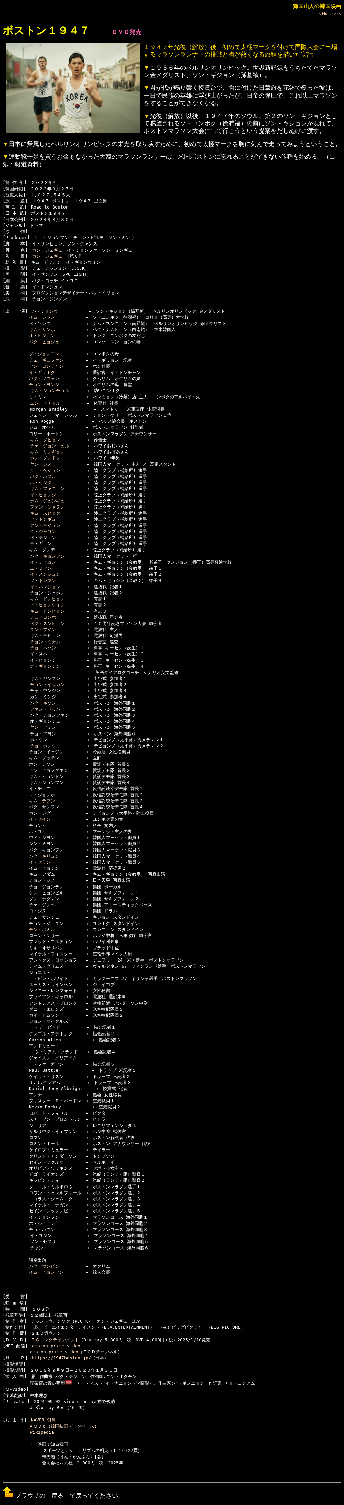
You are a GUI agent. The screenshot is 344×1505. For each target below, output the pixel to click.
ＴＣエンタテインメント (55, 1339)
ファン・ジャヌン (47, 507)
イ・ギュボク (42, 372)
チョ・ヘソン (43, 647)
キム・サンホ (42, 329)
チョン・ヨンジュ (46, 384)
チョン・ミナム (45, 641)
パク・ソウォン (44, 378)
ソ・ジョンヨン (44, 353)
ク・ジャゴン (43, 531)
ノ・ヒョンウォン (47, 604)
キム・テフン (42, 800)
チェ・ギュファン (46, 360)
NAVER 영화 (43, 1419)
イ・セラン (40, 862)
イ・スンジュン (45, 574)
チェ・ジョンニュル (49, 445)
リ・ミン (37, 396)
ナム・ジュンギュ (47, 500)
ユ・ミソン (41, 568)
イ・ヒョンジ (43, 494)
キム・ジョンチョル (49, 390)
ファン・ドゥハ (45, 709)
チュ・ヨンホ (43, 617)
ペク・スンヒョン (47, 623)
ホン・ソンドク (45, 457)
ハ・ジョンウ (45, 311)
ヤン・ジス (41, 464)
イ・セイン (40, 819)
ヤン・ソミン (43, 727)
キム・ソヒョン (45, 439)
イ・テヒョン (43, 562)
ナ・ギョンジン (45, 666)
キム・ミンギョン (47, 451)
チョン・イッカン (47, 684)
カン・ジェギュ (47, 250)
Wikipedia (42, 1432)
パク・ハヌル (43, 476)
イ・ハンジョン (45, 586)
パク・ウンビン (44, 1266)
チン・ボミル (42, 929)
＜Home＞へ (329, 13)
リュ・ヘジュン (45, 470)
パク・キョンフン (47, 556)
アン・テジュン (45, 525)
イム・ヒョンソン (46, 1272)
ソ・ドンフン (43, 580)
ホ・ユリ (37, 831)
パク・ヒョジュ (44, 341)
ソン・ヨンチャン (46, 366)
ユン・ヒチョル (45, 403)
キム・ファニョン (47, 488)
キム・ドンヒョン (47, 598)
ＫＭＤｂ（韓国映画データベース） (64, 1426)
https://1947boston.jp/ (61, 1357)
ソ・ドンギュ (43, 519)
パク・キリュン (44, 856)
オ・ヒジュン (42, 335)
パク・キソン (43, 703)
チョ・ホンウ (43, 745)
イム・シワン (42, 317)
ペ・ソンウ (40, 323)
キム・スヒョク (45, 513)
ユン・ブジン (43, 629)
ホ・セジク (41, 482)
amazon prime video (56, 1345)
